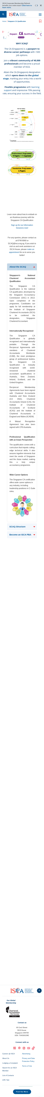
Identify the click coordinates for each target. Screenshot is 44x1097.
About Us (5, 1058)
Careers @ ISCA (8, 1054)
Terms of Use (27, 1066)
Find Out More (22, 1092)
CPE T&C (5, 1080)
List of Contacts (8, 1075)
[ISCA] (17, 14)
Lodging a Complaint (10, 1063)
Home (4, 21)
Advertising (26, 1054)
